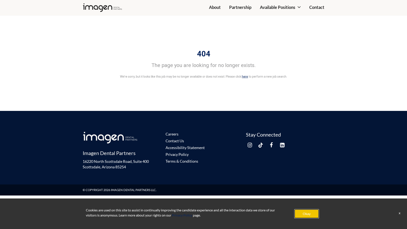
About (215, 7)
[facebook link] (271, 145)
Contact (316, 7)
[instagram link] (250, 145)
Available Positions (277, 7)
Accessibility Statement (185, 147)
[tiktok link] (260, 145)
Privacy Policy (177, 154)
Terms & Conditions (182, 161)
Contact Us (175, 140)
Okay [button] (307, 214)
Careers (172, 134)
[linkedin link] (282, 145)
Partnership (240, 7)
